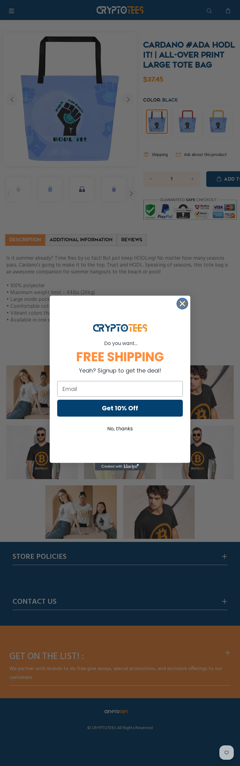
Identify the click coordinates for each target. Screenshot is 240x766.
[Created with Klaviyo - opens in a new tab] (120, 466)
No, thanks (120, 428)
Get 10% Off (120, 408)
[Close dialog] (182, 303)
